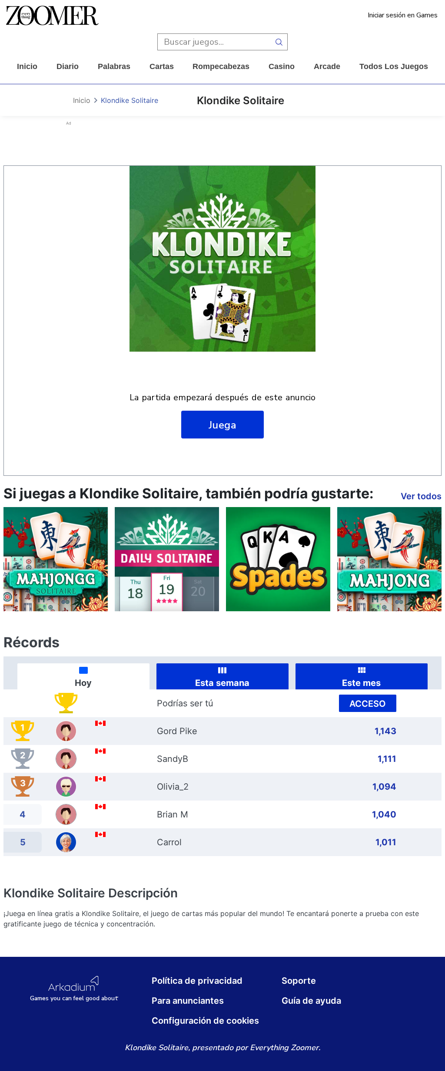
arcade (327, 66)
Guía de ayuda (311, 1000)
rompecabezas (221, 66)
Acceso (367, 704)
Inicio (27, 66)
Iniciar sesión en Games (403, 15)
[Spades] (278, 559)
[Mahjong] (389, 559)
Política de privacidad (197, 980)
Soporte (299, 980)
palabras (114, 66)
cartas (161, 66)
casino (282, 66)
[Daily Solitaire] (167, 559)
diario (67, 66)
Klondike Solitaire (129, 100)
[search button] (279, 41)
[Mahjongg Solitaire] (55, 559)
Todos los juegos (393, 66)
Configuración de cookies (205, 1020)
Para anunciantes (188, 1000)
